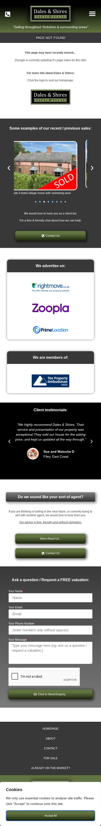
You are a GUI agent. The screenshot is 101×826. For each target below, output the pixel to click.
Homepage (50, 728)
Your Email (15, 607)
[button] (92, 13)
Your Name (15, 591)
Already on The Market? (50, 768)
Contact (50, 748)
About (50, 738)
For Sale (51, 758)
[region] (50, 804)
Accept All (50, 815)
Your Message (17, 639)
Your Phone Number (21, 623)
